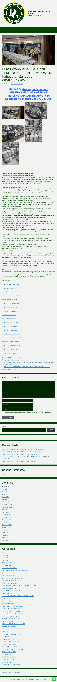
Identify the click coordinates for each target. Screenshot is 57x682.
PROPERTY (5, 636)
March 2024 (5, 497)
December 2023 (7, 504)
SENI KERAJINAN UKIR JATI (10, 641)
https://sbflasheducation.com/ (11, 334)
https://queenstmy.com (9, 288)
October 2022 (6, 522)
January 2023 (6, 514)
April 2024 (5, 494)
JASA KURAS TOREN (8, 575)
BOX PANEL (5, 555)
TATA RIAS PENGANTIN (9, 652)
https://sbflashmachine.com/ (10, 341)
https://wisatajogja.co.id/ (9, 353)
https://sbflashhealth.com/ (10, 330)
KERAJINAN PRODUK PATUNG (11, 608)
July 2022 (5, 530)
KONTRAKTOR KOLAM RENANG (11, 613)
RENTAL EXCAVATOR (8, 639)
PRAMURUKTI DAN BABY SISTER (12, 634)
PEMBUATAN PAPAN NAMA (10, 626)
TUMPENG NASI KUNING (9, 657)
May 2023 (5, 509)
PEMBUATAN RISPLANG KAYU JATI (13, 629)
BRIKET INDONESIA (8, 558)
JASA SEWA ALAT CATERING (13, 358)
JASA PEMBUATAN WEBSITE (11, 580)
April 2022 (5, 537)
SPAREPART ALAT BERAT (10, 647)
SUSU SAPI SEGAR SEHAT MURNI (12, 649)
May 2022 (5, 535)
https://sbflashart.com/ (9, 315)
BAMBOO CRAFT (7, 552)
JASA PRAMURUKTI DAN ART (11, 583)
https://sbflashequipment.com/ (11, 338)
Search (4, 426)
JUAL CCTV (5, 598)
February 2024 (6, 499)
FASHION (5, 560)
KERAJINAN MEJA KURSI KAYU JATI (13, 606)
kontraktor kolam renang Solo (11, 672)
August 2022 (6, 527)
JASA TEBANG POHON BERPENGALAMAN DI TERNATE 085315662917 (23, 449)
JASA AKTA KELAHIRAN (9, 568)
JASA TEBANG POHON (9, 593)
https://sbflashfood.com (9, 311)
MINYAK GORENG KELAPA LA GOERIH (13, 624)
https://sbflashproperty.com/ (10, 326)
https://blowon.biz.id (8, 292)
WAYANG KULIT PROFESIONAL (11, 664)
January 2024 (6, 502)
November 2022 (7, 520)
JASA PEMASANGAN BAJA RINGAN (13, 578)
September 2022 (7, 525)
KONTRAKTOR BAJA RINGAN (11, 611)
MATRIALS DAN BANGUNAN (10, 619)
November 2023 (7, 507)
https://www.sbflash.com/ (10, 296)
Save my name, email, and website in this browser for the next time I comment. (27, 412)
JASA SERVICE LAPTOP (9, 588)
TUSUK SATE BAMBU (8, 659)
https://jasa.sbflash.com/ (9, 307)
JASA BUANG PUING (8, 573)
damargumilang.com (35, 89)
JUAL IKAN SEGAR (7, 601)
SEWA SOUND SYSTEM (9, 644)
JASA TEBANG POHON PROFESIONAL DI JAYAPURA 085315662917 (22, 451)
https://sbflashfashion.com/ (10, 322)
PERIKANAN (5, 631)
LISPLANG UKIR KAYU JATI (10, 616)
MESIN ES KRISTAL (8, 621)
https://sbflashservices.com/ (10, 303)
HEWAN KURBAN (7, 565)
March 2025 (5, 486)
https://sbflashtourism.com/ (10, 349)
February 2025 (6, 489)
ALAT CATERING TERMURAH (13, 360)
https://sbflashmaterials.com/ (11, 345)
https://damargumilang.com (10, 284)
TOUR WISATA (6, 654)
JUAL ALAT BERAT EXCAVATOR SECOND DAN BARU (18, 596)
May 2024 (5, 492)
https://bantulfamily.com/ (9, 299)
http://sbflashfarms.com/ (9, 318)
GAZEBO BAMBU (7, 563)
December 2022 (7, 517)
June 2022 (5, 532)
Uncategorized (6, 662)
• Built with (24, 679)
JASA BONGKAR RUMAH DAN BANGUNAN (15, 570)
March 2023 (5, 512)
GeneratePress (42, 679)
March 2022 (5, 540)
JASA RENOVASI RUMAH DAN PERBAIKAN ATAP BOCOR (19, 586)
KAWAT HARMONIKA (8, 603)
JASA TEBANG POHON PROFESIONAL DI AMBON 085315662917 (21, 454)
